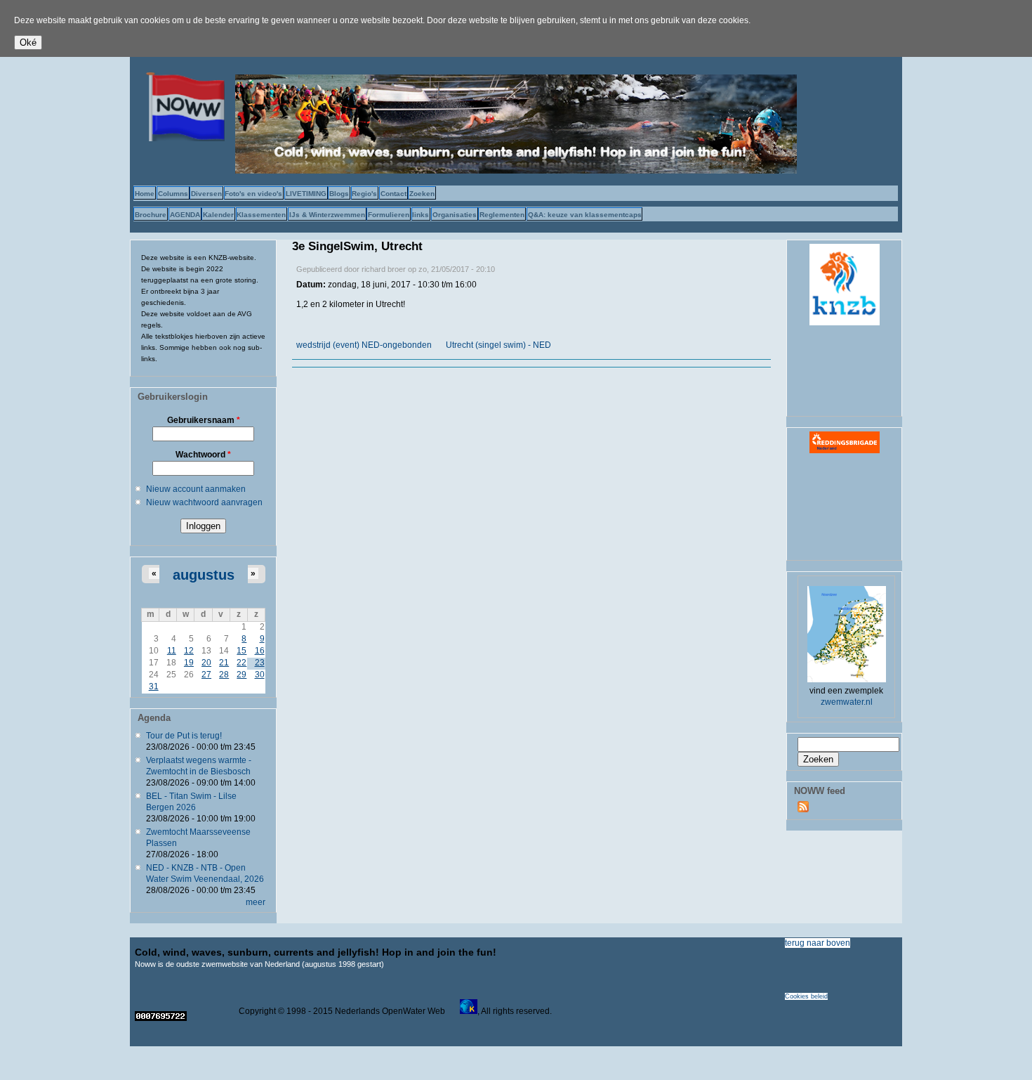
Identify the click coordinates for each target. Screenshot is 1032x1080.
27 (206, 674)
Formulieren (388, 215)
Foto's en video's (253, 193)
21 (224, 663)
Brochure (150, 215)
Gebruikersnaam (203, 420)
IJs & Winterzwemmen (327, 215)
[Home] (182, 138)
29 (241, 674)
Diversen (206, 193)
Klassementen (261, 215)
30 (260, 674)
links (420, 215)
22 (241, 663)
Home (144, 193)
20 (206, 663)
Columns (173, 193)
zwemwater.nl (847, 702)
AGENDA (185, 215)
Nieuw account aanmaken (196, 489)
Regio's (364, 193)
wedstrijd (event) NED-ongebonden (364, 345)
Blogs (339, 193)
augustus (203, 575)
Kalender (218, 215)
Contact (393, 193)
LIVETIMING (306, 193)
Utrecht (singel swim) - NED (498, 345)
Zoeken (422, 193)
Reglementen (501, 215)
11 (171, 651)
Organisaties (454, 215)
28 (224, 674)
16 (260, 651)
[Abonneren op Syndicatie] (803, 809)
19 (189, 663)
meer (255, 902)
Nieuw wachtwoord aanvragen (204, 502)
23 (260, 663)
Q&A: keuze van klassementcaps (585, 215)
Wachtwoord (203, 455)
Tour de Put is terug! (184, 736)
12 (189, 651)
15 (241, 651)
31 (154, 686)
